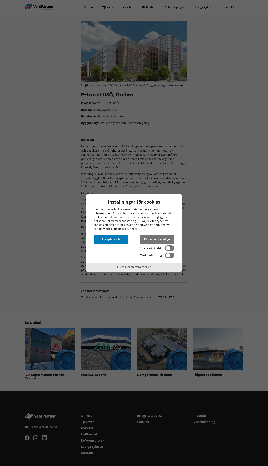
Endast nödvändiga (157, 239)
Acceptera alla (111, 239)
